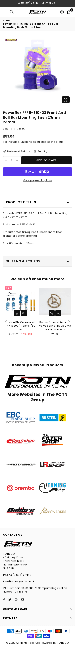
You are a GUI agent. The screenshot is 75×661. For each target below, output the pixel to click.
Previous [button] (6, 322)
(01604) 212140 (30, 3)
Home (6, 20)
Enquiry (42, 151)
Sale (8, 288)
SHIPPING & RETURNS (23, 261)
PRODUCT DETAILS (21, 202)
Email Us (49, 3)
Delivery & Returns (19, 151)
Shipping (26, 142)
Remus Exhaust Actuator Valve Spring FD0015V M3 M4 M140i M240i (55, 325)
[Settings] (62, 12)
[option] (37, 71)
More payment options (37, 180)
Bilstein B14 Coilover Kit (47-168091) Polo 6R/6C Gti (20, 325)
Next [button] (69, 322)
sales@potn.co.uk (23, 581)
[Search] (11, 12)
